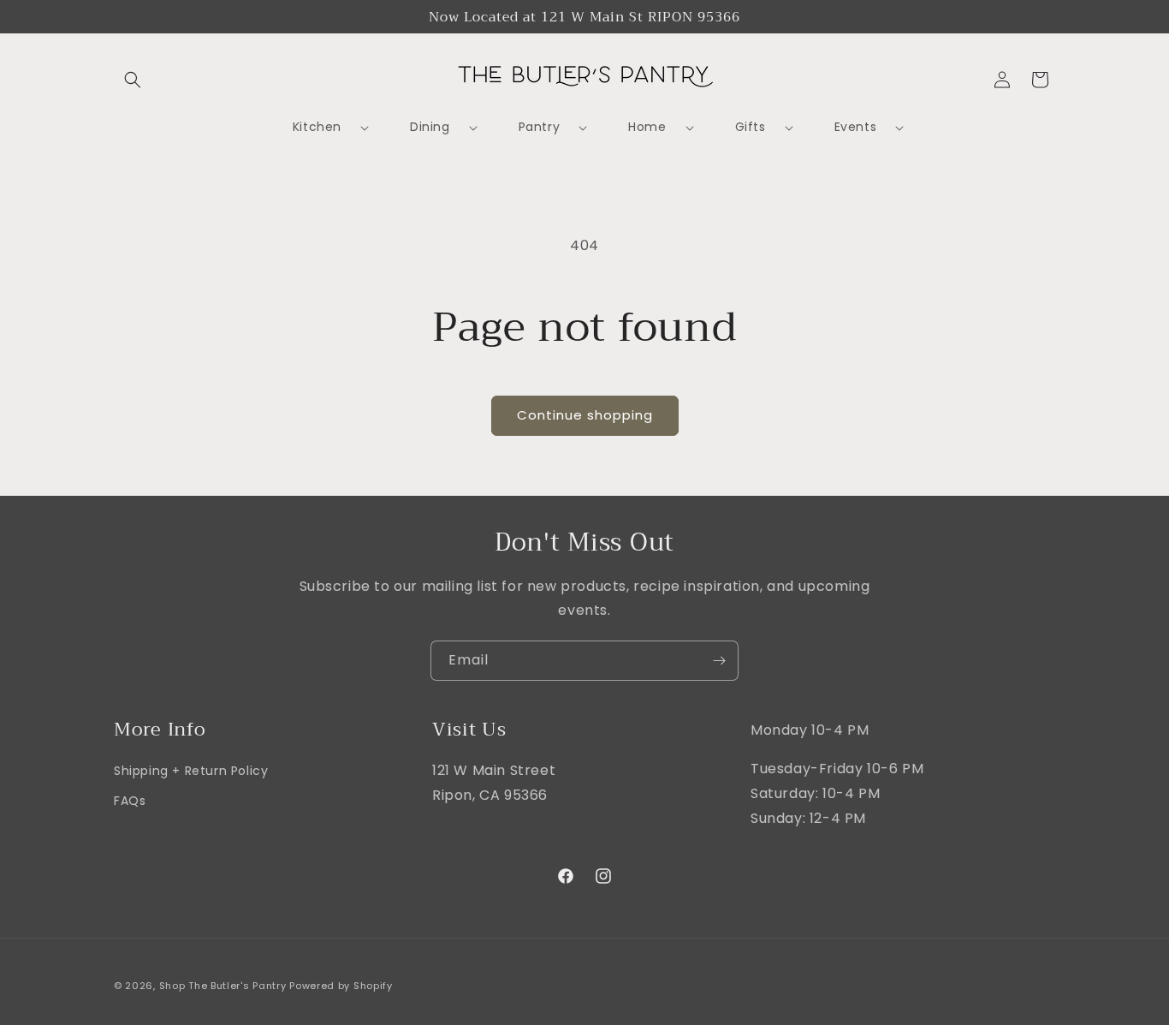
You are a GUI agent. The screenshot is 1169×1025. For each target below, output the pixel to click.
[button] (132, 79)
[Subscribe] (719, 661)
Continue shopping (585, 415)
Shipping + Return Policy (191, 770)
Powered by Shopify (341, 985)
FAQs (129, 801)
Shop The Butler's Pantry (223, 985)
